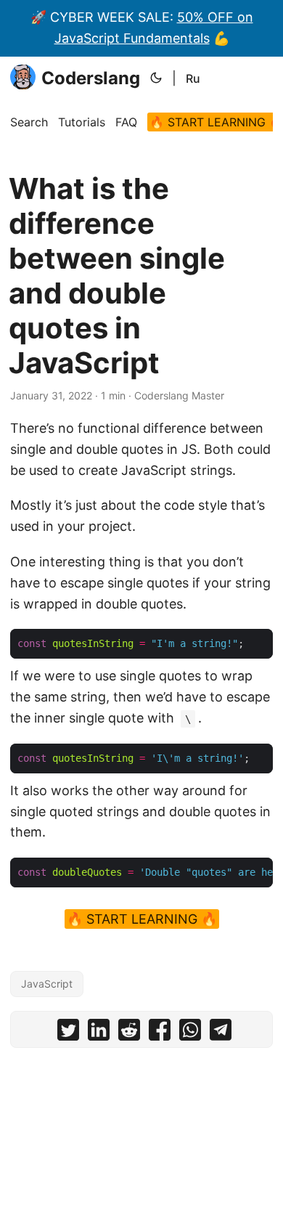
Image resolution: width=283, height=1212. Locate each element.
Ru (193, 78)
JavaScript (47, 983)
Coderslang (90, 78)
